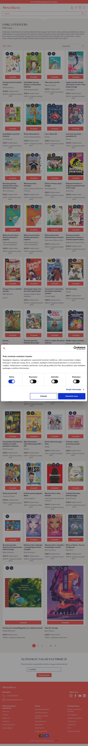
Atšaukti (43, 396)
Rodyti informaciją (73, 390)
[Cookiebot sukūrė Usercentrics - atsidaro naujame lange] (75, 348)
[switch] (33, 381)
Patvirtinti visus (71, 396)
